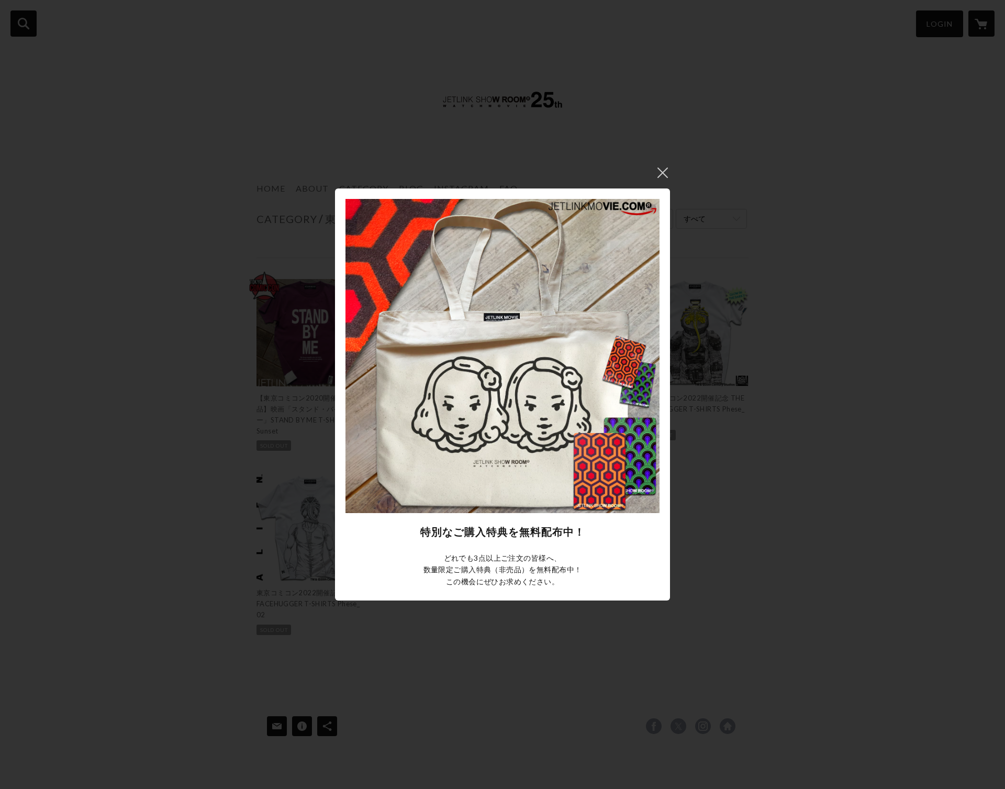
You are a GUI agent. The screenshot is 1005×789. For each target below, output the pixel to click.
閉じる (662, 173)
